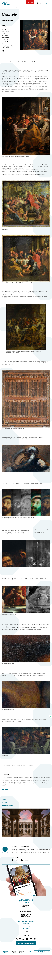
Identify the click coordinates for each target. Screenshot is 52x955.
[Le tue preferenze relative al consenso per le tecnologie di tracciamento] (50, 716)
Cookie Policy (26, 928)
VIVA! (27, 931)
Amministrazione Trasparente (26, 921)
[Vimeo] (31, 939)
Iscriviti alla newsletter (26, 943)
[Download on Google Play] (25, 860)
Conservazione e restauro (17, 8)
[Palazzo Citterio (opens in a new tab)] (13, 952)
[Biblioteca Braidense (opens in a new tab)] (21, 952)
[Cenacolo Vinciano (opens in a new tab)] (30, 952)
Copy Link (48, 8)
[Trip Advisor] (35, 938)
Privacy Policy (26, 926)
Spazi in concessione (7, 805)
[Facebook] (20, 939)
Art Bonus (4, 802)
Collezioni (8, 8)
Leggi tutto (5, 789)
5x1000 (4, 799)
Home (3, 8)
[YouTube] (27, 939)
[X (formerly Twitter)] (23, 939)
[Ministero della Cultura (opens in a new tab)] (26, 915)
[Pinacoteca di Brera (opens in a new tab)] (5, 952)
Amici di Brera (6, 797)
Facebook (41, 8)
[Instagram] (17, 939)
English (41, 3)
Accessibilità (26, 923)
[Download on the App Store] (15, 860)
